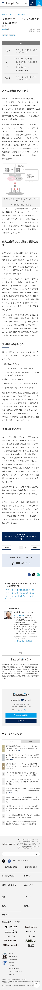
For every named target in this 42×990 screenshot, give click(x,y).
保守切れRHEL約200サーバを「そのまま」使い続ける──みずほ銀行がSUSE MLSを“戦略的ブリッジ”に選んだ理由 (22, 748)
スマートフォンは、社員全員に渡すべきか (20, 590)
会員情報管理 (13, 959)
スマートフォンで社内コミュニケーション (20, 593)
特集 (4, 905)
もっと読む (8, 598)
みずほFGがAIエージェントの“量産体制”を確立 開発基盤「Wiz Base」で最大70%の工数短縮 (22, 823)
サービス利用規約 (14, 968)
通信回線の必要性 (22, 70)
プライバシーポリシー (15, 971)
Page (7, 51)
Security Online (8, 876)
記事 (4, 896)
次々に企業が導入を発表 (24, 59)
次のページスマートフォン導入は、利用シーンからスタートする (21, 536)
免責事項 (11, 962)
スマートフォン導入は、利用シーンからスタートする (26, 78)
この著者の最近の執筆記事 (23, 641)
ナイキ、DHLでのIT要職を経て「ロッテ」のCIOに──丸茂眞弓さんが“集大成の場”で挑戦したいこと (23, 816)
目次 (21, 43)
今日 (11, 741)
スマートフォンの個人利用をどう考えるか (20, 596)
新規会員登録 (21, 715)
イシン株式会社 (19, 615)
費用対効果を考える (23, 67)
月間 (30, 741)
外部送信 (11, 974)
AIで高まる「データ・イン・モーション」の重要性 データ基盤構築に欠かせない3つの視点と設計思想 (23, 757)
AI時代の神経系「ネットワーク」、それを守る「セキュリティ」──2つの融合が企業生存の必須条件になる (22, 766)
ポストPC (12, 35)
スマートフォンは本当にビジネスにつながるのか (26, 51)
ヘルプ (11, 953)
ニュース (27, 885)
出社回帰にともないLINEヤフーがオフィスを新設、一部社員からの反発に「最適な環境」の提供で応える (22, 808)
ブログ (4, 915)
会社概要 (11, 965)
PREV (7, 547)
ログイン (22, 721)
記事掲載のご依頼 (11, 867)
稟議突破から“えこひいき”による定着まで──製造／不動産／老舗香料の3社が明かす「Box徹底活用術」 (22, 799)
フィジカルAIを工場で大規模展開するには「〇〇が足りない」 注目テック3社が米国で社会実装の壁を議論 (22, 781)
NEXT (35, 547)
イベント (27, 896)
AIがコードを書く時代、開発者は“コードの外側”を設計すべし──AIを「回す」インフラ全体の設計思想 (23, 790)
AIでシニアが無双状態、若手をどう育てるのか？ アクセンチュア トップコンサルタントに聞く (22, 774)
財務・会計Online (9, 885)
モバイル (5, 35)
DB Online (28, 876)
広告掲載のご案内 (31, 867)
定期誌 (26, 905)
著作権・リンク (13, 956)
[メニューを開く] (3, 3)
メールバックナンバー (22, 710)
